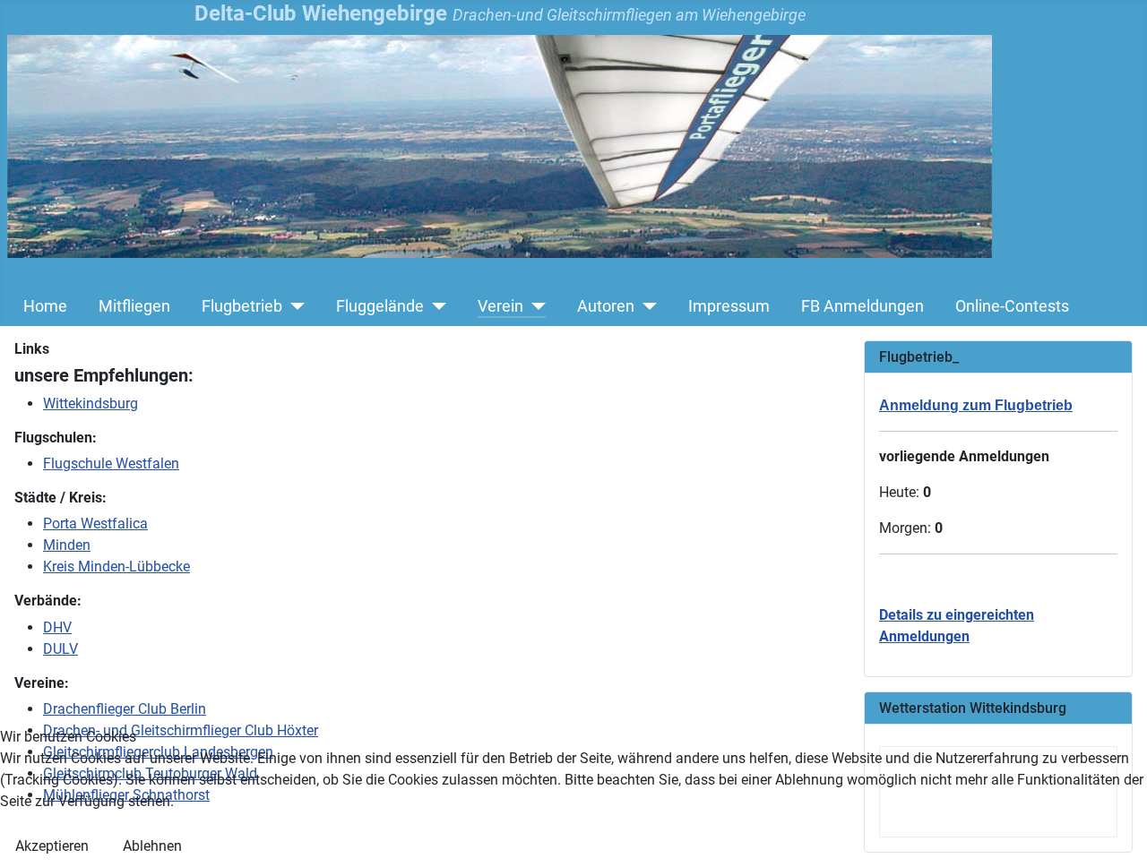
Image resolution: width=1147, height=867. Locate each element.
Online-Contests (1012, 306)
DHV (57, 627)
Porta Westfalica (95, 523)
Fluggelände (380, 306)
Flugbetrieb (242, 306)
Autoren (605, 306)
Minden (67, 545)
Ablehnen (152, 845)
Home (45, 306)
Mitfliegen (134, 306)
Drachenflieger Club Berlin (124, 708)
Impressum (729, 306)
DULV (60, 648)
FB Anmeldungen (862, 306)
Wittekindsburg (90, 403)
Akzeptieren (52, 845)
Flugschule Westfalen (111, 463)
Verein (500, 306)
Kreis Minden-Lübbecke (116, 566)
